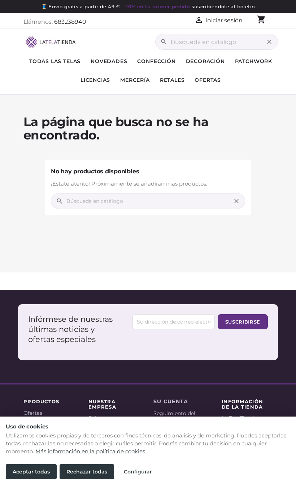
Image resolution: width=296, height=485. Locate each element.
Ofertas (208, 80)
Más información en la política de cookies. (90, 451)
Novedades (109, 61)
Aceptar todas (31, 471)
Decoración (205, 61)
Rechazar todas (86, 471)
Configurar (138, 471)
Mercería (134, 80)
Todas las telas (54, 61)
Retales (172, 80)
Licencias (95, 80)
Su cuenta (170, 401)
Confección (156, 61)
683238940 (70, 21)
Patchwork (253, 61)
